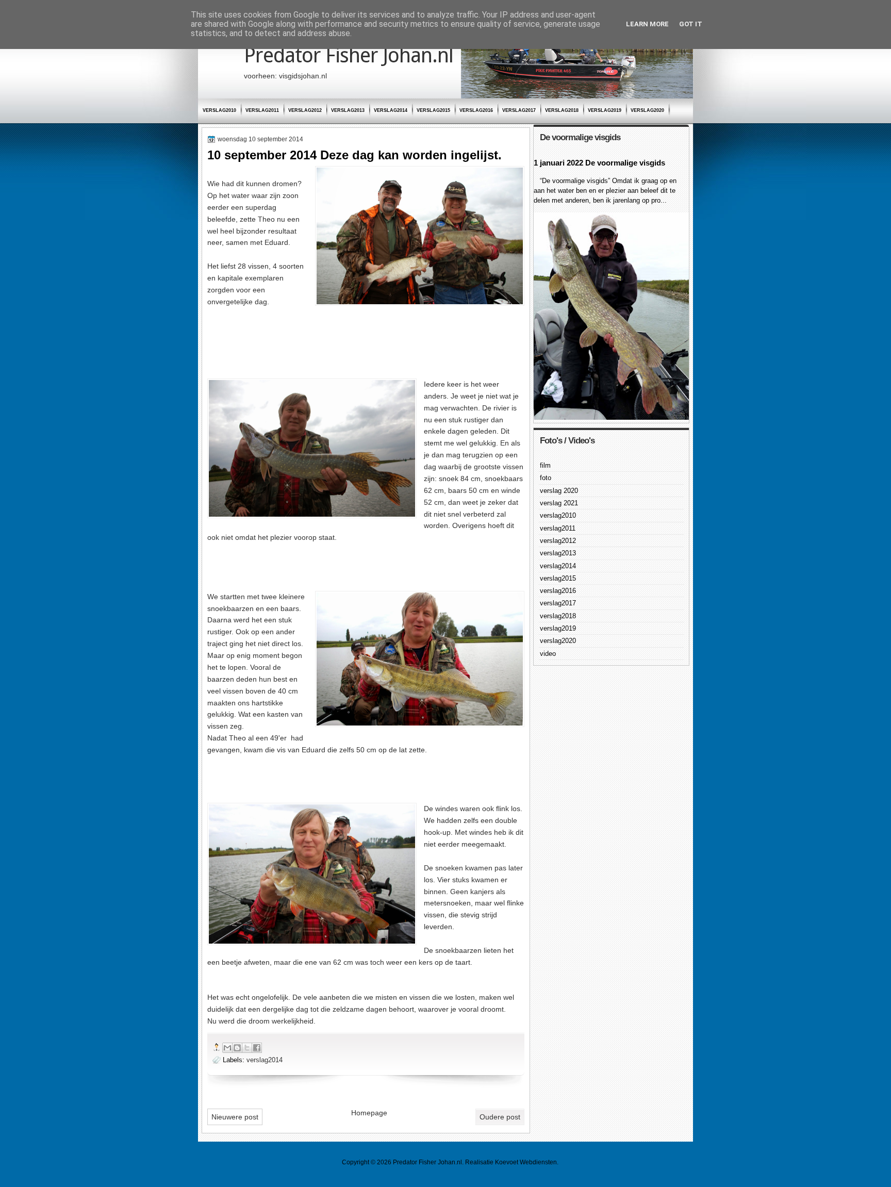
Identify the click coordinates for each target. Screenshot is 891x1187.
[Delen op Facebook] (257, 1048)
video (548, 653)
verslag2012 (305, 110)
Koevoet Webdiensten (526, 1162)
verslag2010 (219, 110)
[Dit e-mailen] (227, 1048)
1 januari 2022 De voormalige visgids (599, 162)
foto (545, 478)
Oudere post (500, 1117)
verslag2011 (262, 110)
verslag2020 (647, 110)
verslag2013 (348, 110)
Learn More (647, 24)
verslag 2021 (559, 503)
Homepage (369, 1113)
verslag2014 (390, 110)
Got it (690, 24)
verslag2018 (562, 110)
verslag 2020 (559, 490)
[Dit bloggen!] (237, 1048)
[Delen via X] (247, 1048)
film (545, 465)
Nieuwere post (234, 1117)
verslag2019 (604, 110)
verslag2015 (433, 110)
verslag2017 (519, 110)
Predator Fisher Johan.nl (348, 55)
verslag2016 (476, 110)
